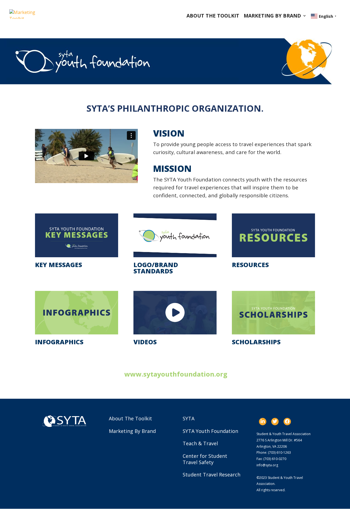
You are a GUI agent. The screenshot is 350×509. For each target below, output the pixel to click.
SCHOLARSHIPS (256, 341)
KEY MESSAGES (58, 264)
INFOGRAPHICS (59, 341)
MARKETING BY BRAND (272, 16)
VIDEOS (145, 341)
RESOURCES (250, 264)
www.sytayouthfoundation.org (175, 373)
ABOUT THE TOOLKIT (212, 16)
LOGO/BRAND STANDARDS (155, 267)
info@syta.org (267, 465)
